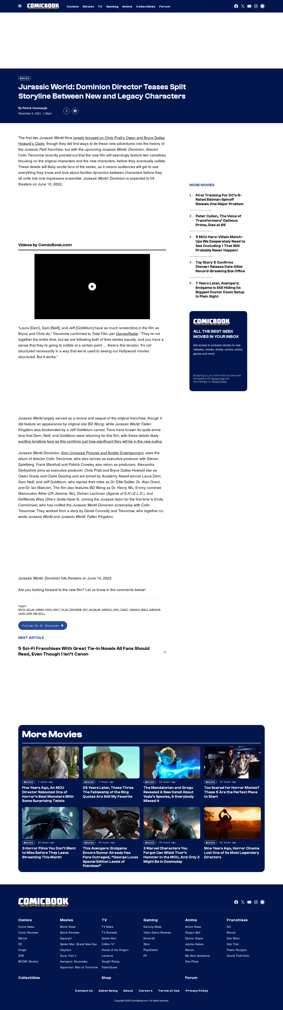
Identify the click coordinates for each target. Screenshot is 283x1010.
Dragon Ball (192, 932)
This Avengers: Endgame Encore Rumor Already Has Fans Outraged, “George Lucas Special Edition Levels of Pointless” (110, 857)
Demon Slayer (194, 938)
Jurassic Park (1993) (114, 609)
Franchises (237, 920)
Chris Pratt (52, 609)
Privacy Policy (219, 381)
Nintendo (149, 938)
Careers (145, 990)
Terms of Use (218, 378)
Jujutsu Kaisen (194, 944)
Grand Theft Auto (238, 956)
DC (20, 944)
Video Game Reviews (157, 932)
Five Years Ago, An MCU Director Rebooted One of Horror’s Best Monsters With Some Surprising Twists (48, 794)
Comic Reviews (28, 932)
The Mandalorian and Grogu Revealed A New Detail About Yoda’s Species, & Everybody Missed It (168, 794)
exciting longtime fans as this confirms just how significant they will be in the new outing (90, 441)
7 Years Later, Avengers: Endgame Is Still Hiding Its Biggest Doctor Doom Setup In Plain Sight (220, 290)
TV (100, 6)
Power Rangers (237, 950)
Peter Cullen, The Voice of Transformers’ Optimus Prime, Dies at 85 (218, 220)
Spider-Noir (109, 938)
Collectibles (145, 6)
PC (145, 956)
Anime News (193, 927)
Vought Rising (110, 961)
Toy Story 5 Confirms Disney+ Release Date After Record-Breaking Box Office (220, 266)
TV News (107, 927)
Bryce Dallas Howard (31, 609)
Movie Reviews (69, 932)
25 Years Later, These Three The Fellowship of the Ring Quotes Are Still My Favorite (108, 792)
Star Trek (233, 944)
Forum (164, 6)
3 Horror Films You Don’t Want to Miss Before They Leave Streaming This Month (49, 852)
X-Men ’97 (108, 944)
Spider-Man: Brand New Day (78, 944)
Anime (127, 6)
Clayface (65, 950)
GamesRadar (127, 333)
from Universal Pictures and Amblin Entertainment (102, 452)
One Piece (192, 961)
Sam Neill (39, 613)
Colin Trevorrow (71, 609)
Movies (88, 6)
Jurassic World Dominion (144, 609)
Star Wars (233, 938)
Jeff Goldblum (91, 609)
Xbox (146, 944)
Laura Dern (25, 613)
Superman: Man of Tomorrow (79, 967)
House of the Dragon (115, 950)
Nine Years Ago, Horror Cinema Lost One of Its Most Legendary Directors (231, 852)
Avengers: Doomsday (74, 961)
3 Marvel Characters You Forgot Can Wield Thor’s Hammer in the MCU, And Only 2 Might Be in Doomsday (171, 855)
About (128, 990)
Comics (73, 6)
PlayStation (150, 950)
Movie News (68, 927)
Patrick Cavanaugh (35, 108)
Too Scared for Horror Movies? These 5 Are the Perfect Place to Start (231, 792)
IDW (21, 956)
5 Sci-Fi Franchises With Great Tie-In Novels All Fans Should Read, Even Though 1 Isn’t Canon (84, 651)
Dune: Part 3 (68, 956)
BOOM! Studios (28, 961)
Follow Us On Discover (41, 625)
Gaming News (152, 927)
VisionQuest (109, 967)
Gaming (112, 6)
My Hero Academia (197, 956)
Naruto (189, 950)
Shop (106, 978)
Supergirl (66, 938)
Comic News (26, 927)
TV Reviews (109, 932)
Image (22, 950)
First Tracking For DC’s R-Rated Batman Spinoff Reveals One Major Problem (220, 199)
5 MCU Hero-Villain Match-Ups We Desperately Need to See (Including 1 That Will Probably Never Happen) (220, 243)
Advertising (108, 990)
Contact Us (84, 990)
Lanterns (107, 956)
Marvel (22, 938)
